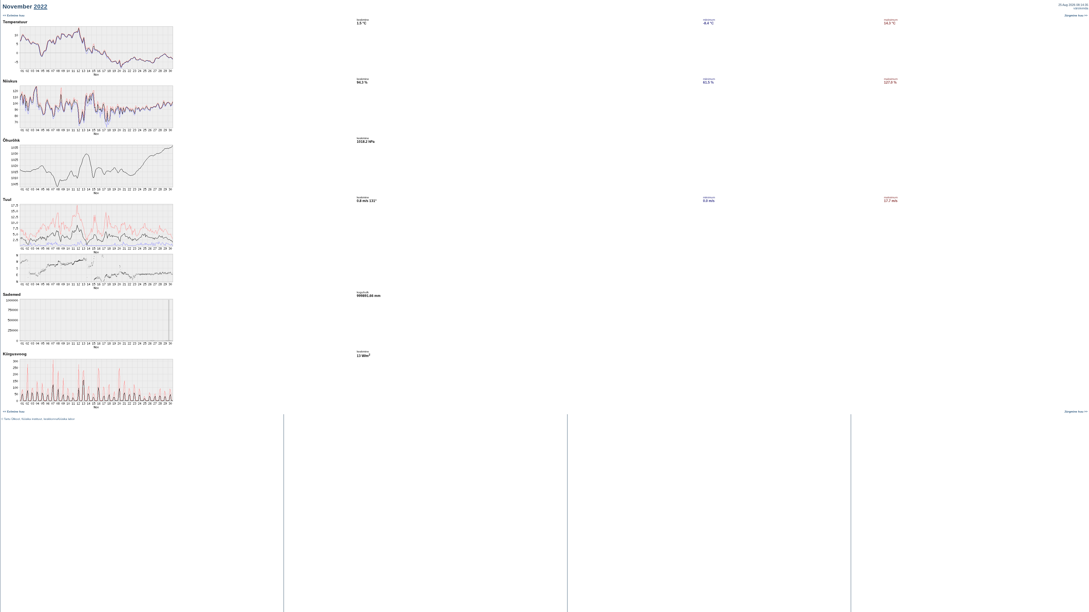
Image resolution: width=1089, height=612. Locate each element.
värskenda (1080, 8)
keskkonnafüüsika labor (59, 418)
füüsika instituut (32, 418)
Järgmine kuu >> (1076, 15)
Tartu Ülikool (12, 418)
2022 (40, 6)
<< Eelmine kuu (13, 15)
